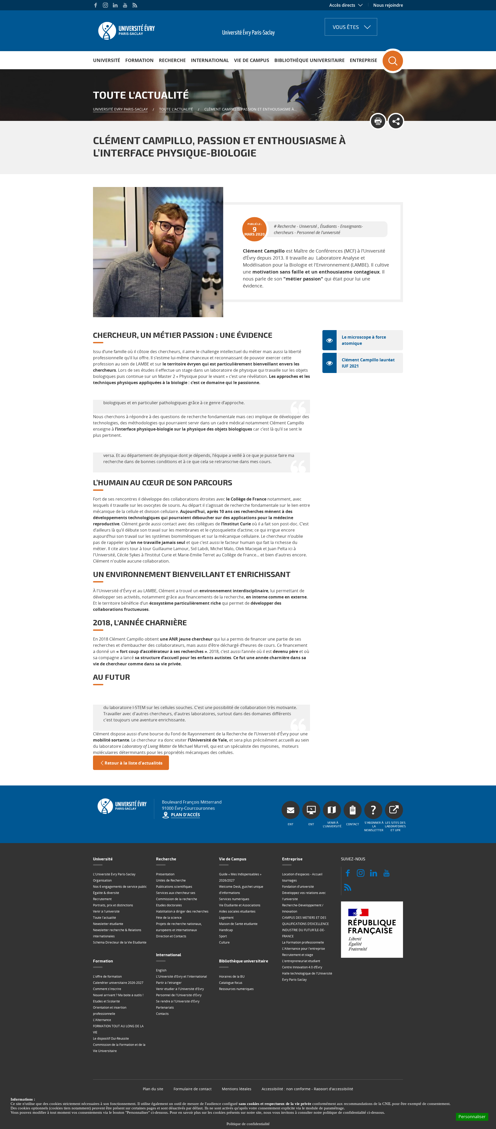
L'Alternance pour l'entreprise (303, 948)
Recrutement (102, 899)
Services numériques (234, 899)
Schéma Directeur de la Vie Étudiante (119, 942)
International (210, 60)
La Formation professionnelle (303, 942)
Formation (139, 60)
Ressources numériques (236, 989)
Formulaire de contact (193, 1088)
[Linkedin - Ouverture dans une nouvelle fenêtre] (115, 5)
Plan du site (153, 1088)
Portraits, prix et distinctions (113, 905)
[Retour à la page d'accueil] (126, 29)
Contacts (162, 1013)
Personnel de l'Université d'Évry (179, 995)
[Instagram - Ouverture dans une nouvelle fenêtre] (105, 5)
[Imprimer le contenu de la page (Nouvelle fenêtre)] (378, 121)
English (161, 970)
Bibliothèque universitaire (309, 60)
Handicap (226, 930)
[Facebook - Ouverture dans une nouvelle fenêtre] (95, 5)
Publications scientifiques (174, 886)
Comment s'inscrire (107, 989)
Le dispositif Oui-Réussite (111, 1038)
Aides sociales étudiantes (237, 911)
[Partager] (396, 121)
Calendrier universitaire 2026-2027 (118, 982)
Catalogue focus (230, 982)
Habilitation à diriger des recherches (182, 911)
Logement (226, 917)
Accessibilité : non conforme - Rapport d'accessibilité (307, 1088)
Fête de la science (169, 917)
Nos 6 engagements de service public (120, 886)
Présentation (165, 874)
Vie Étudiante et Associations (239, 905)
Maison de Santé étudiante (238, 924)
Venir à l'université (106, 911)
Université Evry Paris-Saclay (120, 109)
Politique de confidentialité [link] (248, 1124)
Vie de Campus (251, 60)
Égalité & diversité (106, 893)
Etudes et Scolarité (106, 1001)
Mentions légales (236, 1088)
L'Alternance (102, 1020)
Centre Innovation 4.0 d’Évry (302, 967)
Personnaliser (472, 1116)
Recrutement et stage (297, 955)
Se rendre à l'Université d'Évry (177, 1001)
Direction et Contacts (171, 936)
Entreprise (363, 60)
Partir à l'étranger (169, 982)
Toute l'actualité (176, 109)
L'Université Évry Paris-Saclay (114, 874)
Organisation (102, 880)
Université (106, 60)
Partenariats (165, 1007)
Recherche (172, 60)
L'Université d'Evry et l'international (181, 976)
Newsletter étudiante (108, 924)
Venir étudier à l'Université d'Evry (180, 989)
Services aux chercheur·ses (175, 893)
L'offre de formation (107, 976)
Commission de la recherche (176, 899)
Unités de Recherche (171, 880)
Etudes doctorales (169, 905)
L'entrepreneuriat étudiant (301, 961)
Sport (223, 936)
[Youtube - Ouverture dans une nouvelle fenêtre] (125, 5)
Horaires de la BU (232, 976)
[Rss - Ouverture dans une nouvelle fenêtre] (134, 5)
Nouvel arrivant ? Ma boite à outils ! (118, 995)
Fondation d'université (298, 886)
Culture (224, 942)
